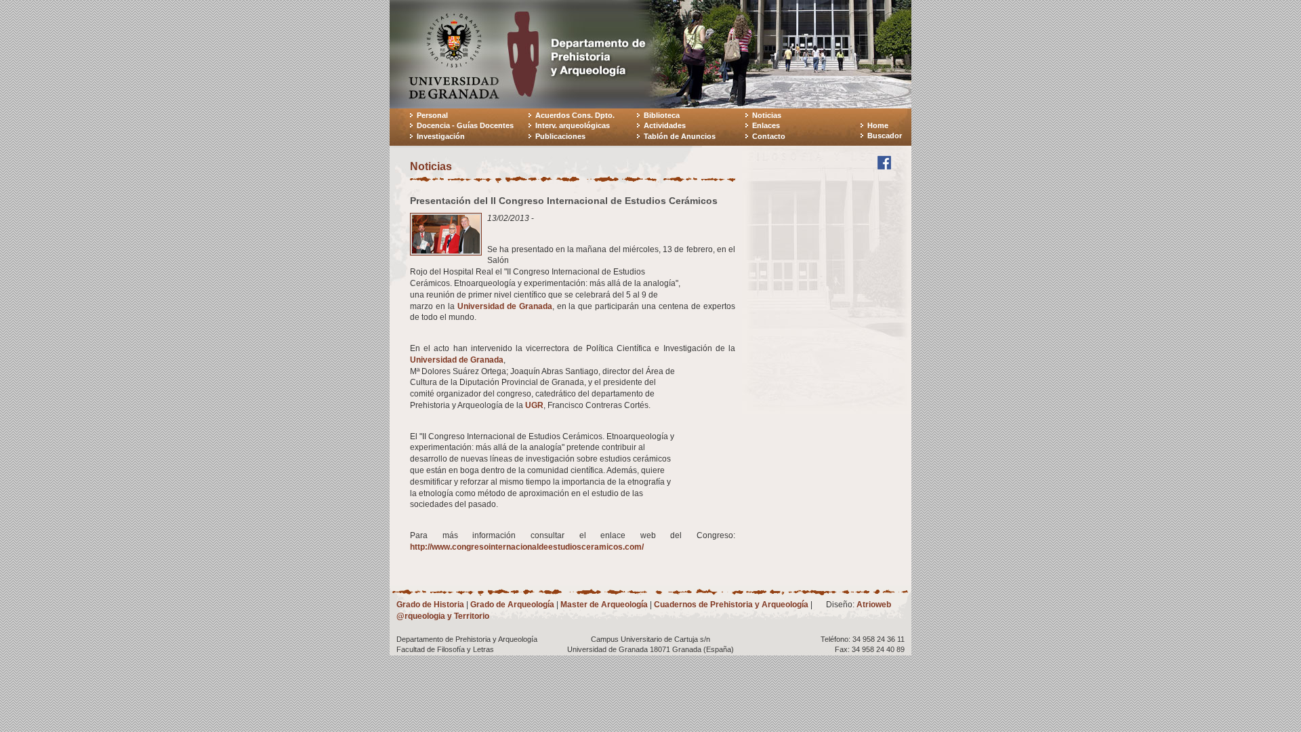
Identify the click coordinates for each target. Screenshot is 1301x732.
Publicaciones (560, 136)
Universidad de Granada (504, 306)
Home (877, 125)
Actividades (665, 125)
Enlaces (766, 125)
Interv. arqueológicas (572, 125)
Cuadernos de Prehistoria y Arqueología (731, 604)
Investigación (441, 136)
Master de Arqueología (604, 604)
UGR (534, 405)
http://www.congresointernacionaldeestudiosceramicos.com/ (527, 547)
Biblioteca (662, 115)
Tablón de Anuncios (680, 136)
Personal (432, 115)
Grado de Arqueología (512, 604)
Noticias (766, 115)
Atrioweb (873, 604)
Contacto (768, 136)
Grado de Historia (430, 604)
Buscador (884, 135)
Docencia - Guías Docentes (465, 125)
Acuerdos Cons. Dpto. (575, 115)
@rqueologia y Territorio (442, 616)
